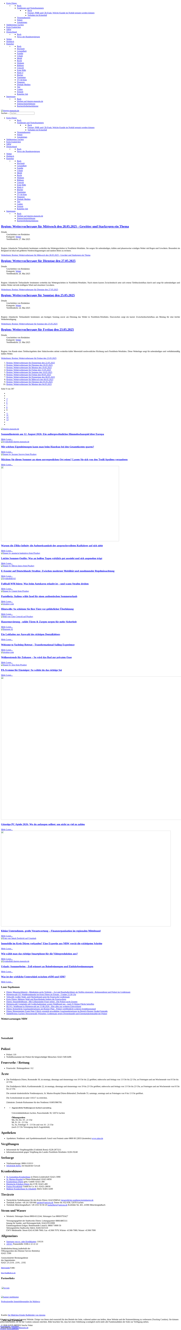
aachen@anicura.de (45, 1202)
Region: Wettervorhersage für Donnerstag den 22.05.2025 (30, 363)
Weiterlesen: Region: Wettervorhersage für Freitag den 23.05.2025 (28, 358)
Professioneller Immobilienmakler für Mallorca (20, 1301)
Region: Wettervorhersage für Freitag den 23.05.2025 (37, 329)
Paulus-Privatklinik (14, 1186)
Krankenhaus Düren (14, 1182)
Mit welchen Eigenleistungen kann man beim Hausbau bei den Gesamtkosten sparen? (47, 446)
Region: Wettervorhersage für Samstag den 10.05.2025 (29, 372)
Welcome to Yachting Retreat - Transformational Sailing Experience (37, 644)
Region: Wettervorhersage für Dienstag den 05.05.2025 (29, 382)
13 (7, 419)
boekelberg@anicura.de (57, 1205)
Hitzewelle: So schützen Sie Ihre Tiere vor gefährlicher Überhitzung (37, 609)
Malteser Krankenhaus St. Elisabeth (21, 1189)
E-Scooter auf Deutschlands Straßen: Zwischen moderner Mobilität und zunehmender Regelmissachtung (57, 571)
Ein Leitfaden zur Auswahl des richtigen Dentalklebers (30, 634)
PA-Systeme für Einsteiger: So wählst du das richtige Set (31, 670)
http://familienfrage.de (8, 1273)
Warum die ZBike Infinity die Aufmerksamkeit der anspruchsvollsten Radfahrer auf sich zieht (52, 545)
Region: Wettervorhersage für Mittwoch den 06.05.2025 (29, 379)
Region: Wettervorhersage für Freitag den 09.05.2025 (28, 375)
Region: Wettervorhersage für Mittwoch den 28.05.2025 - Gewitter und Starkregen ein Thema (65, 226)
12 (7, 417)
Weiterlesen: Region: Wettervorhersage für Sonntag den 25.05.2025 (29, 324)
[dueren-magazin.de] (10, 110)
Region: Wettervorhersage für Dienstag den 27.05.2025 (38, 261)
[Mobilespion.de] (10, 1297)
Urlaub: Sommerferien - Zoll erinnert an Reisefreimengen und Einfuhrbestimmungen (47, 966)
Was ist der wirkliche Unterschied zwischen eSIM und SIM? (33, 976)
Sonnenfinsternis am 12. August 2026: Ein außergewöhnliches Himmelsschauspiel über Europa (52, 434)
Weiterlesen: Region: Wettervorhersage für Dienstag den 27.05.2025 (29, 289)
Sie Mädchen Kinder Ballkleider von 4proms (26, 1315)
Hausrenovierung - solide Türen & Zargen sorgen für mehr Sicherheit (39, 621)
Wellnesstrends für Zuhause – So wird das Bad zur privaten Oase (36, 657)
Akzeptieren (5, 1326)
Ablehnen (15, 1326)
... (7, 398)
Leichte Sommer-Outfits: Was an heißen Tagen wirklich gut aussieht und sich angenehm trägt (51, 558)
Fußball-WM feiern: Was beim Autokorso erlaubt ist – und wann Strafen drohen (45, 583)
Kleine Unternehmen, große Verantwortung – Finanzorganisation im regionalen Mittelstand (51, 930)
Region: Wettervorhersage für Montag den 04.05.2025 (29, 384)
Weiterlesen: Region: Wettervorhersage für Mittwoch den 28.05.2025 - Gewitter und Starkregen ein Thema (45, 255)
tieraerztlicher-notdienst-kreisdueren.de (77, 1200)
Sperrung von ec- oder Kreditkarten (21, 1241)
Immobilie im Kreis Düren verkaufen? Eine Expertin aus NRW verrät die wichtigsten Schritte (51, 943)
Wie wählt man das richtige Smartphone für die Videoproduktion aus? (39, 953)
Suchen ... (5, 113)
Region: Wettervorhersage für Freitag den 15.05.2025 (28, 370)
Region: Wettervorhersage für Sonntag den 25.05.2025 (38, 295)
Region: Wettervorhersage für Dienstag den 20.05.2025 (29, 365)
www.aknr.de (97, 1138)
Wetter (18, 237)
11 (7, 415)
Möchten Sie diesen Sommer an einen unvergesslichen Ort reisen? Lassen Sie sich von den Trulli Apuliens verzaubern (64, 459)
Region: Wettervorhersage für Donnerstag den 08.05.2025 (30, 377)
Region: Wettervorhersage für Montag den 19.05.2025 (29, 367)
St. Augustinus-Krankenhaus (18, 1177)
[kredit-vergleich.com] (5, 1288)
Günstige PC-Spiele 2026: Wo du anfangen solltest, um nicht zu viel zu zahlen (43, 824)
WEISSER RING (13, 1166)
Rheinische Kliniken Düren (17, 1184)
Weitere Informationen (9, 1329)
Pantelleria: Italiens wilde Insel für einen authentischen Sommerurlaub (39, 596)
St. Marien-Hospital (14, 1179)
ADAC (9, 1244)
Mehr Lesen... (7, 439)
